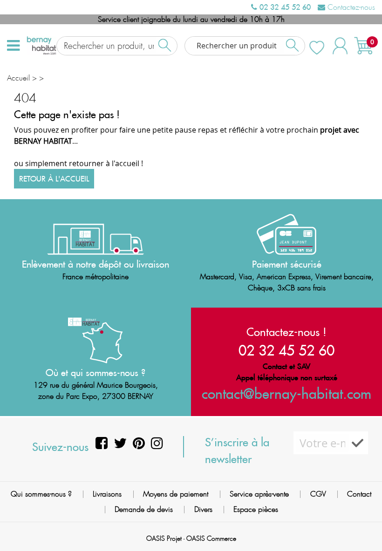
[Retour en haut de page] (363, 523)
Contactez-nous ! (286, 332)
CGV (318, 494)
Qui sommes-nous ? (41, 494)
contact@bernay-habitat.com (286, 393)
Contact (359, 494)
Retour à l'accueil (54, 178)
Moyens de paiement (175, 494)
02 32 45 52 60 (284, 7)
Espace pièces (255, 509)
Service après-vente (259, 494)
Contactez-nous (350, 7)
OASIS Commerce (211, 538)
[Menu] (13, 45)
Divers (203, 509)
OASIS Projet (164, 538)
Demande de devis (144, 509)
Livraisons (107, 494)
